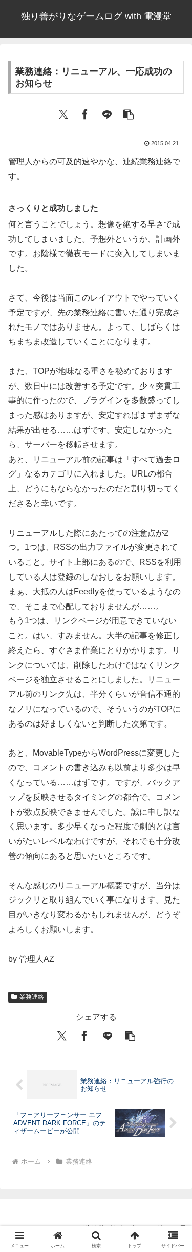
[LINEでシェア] (107, 113)
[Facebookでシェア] (85, 113)
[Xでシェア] (63, 113)
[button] (128, 113)
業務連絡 (31, 996)
